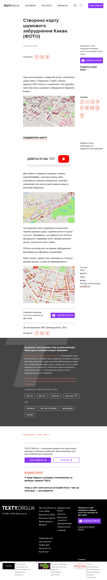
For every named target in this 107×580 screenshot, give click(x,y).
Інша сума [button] (69, 396)
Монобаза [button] (68, 408)
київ (40, 434)
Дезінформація (64, 523)
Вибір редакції (46, 521)
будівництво (29, 434)
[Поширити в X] (42, 57)
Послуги (61, 514)
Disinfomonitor (64, 527)
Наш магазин (45, 541)
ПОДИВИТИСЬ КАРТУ (35, 137)
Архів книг (44, 551)
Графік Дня (44, 545)
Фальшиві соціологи (62, 519)
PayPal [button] (30, 415)
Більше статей (34, 472)
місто (47, 434)
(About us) (51, 508)
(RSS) (47, 511)
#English (43, 524)
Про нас (42, 508)
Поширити (28, 57)
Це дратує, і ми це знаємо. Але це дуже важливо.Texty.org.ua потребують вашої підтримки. (50, 349)
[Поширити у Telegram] (47, 57)
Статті (41, 511)
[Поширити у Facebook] (37, 57)
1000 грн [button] (55, 396)
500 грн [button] (42, 396)
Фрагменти (44, 514)
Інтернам (61, 530)
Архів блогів (45, 548)
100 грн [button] (30, 396)
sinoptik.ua (85, 286)
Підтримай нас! (46, 538)
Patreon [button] (31, 408)
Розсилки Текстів (47, 518)
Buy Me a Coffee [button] (49, 408)
